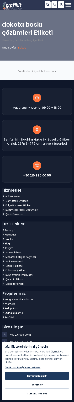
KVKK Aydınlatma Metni (19, 275)
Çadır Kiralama (14, 214)
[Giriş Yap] (61, 4)
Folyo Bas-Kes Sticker (18, 205)
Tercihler (37, 384)
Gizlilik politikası (13, 367)
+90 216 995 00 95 (37, 175)
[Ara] (48, 4)
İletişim (9, 248)
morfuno (10, 304)
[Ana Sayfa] (12, 6)
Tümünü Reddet (37, 393)
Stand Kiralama (14, 313)
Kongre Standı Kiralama (19, 299)
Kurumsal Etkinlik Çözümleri (22, 210)
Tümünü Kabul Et (37, 376)
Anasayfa (10, 230)
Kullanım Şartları (15, 270)
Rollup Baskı (11, 308)
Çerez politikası (31, 367)
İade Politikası (13, 252)
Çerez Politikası (14, 279)
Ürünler (9, 239)
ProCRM (9, 317)
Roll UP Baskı (13, 196)
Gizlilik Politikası (14, 266)
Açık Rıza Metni (14, 261)
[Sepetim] (54, 4)
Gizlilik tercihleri (15, 284)
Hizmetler (10, 234)
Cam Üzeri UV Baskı (17, 201)
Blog (7, 243)
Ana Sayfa (9, 48)
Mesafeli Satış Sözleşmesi (21, 257)
